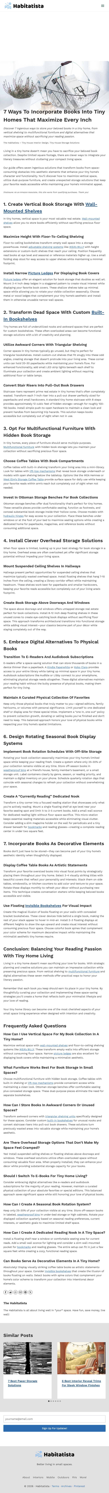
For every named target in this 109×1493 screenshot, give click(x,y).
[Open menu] (103, 5)
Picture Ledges (40, 273)
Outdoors (63, 1477)
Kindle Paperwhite (58, 667)
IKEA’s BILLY (76, 246)
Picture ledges (12, 279)
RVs (74, 1477)
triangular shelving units (60, 1116)
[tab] (49, 1401)
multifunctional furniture (83, 971)
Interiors (38, 1477)
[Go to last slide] (8, 1370)
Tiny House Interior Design (35, 143)
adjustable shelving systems (46, 246)
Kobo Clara (81, 667)
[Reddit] (10, 1292)
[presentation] (27, 1358)
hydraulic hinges (13, 515)
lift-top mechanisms (42, 471)
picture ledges (62, 1053)
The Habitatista (11, 143)
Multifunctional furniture (18, 446)
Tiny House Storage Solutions (64, 143)
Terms (55, 1486)
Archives (66, 1486)
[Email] (20, 1292)
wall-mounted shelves (54, 1045)
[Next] (101, 1370)
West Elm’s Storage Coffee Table (23, 479)
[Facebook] (5, 1292)
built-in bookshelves (60, 1120)
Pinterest (79, 1486)
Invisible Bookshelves (43, 906)
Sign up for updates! (54, 1428)
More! (83, 1477)
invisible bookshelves (58, 1271)
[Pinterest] (25, 1292)
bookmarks (35, 826)
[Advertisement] (54, 33)
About (26, 1477)
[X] (30, 1292)
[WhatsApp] (15, 1292)
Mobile (50, 1477)
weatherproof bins (14, 770)
